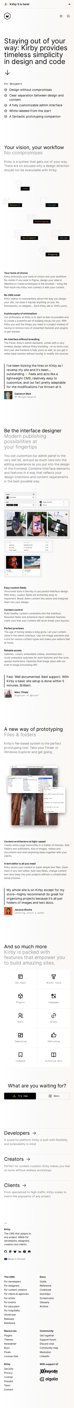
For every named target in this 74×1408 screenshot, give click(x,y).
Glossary (44, 1302)
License (8, 1376)
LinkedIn (44, 1356)
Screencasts (47, 1298)
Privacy (8, 1372)
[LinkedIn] (19, 1251)
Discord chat (47, 1343)
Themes (8, 1339)
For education (11, 1306)
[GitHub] (5, 1251)
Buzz (7, 1347)
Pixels (7, 1352)
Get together (47, 1335)
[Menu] (61, 16)
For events (10, 1302)
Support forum (48, 1339)
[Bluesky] (15, 1251)
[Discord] (29, 1251)
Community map (49, 1347)
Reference (45, 1285)
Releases (9, 1318)
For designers (11, 1285)
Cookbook (45, 1289)
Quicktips (45, 1293)
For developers (12, 1281)
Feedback (9, 1322)
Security (8, 1368)
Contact (8, 1389)
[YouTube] (24, 1251)
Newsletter (10, 1343)
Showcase (10, 1314)
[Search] (68, 16)
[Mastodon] (10, 1251)
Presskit (8, 1381)
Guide (43, 1281)
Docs (56, 1096)
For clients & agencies (16, 1293)
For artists (9, 1298)
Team (7, 1385)
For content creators (15, 1289)
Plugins (8, 1335)
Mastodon (45, 1352)
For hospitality (12, 1310)
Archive (44, 1306)
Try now (23, 1096)
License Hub (11, 1356)
